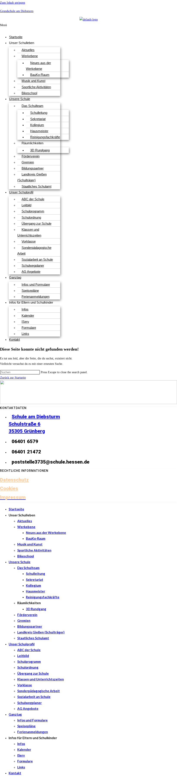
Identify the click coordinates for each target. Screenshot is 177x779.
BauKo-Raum (39, 75)
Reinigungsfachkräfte (45, 137)
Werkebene (30, 56)
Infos (25, 309)
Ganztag (15, 277)
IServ (25, 321)
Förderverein (31, 156)
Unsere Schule (19, 99)
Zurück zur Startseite (13, 377)
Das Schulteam (32, 106)
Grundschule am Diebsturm (16, 11)
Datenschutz (14, 480)
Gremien (28, 162)
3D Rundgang (40, 150)
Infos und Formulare (36, 284)
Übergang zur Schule (36, 223)
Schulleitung (38, 112)
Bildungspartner (33, 168)
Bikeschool (29, 93)
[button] (69, 26)
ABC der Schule (33, 199)
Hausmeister (39, 131)
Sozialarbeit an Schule (37, 259)
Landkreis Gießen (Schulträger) (32, 177)
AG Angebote (31, 271)
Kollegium (37, 125)
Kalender (28, 315)
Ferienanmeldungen (35, 296)
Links (25, 333)
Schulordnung (31, 217)
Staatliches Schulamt (36, 186)
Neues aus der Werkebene (38, 66)
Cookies (9, 488)
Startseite (15, 37)
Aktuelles (28, 50)
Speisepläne (30, 290)
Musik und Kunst (33, 81)
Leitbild (26, 205)
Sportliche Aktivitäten (36, 87)
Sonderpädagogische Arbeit (34, 250)
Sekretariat (38, 119)
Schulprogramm (33, 211)
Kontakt (14, 339)
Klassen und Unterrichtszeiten (29, 232)
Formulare (29, 327)
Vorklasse (29, 241)
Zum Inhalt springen (12, 2)
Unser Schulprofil (21, 192)
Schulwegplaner (33, 265)
